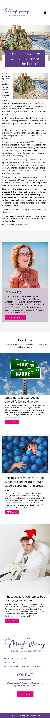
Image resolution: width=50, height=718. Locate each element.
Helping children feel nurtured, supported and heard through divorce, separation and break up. (24, 483)
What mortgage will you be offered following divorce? (22, 400)
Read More (13, 422)
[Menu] (45, 13)
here (11, 212)
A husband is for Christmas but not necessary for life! (25, 598)
